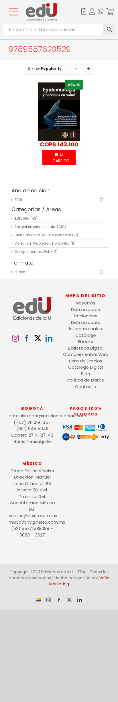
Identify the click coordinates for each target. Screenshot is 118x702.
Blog (85, 374)
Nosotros (85, 303)
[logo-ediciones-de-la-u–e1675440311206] (42, 5)
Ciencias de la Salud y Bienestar (42, 235)
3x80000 (22, 218)
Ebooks (85, 341)
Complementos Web (32, 251)
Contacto (85, 387)
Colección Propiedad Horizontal (42, 243)
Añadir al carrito (59, 157)
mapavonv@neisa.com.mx (32, 522)
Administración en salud (36, 226)
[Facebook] (26, 338)
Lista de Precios (85, 361)
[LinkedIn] (49, 338)
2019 (18, 199)
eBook (19, 271)
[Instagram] (15, 338)
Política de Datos (85, 380)
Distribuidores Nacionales (85, 312)
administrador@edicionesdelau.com (32, 416)
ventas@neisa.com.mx (32, 516)
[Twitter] (37, 338)
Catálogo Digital (85, 367)
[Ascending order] (88, 68)
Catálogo (85, 335)
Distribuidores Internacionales (85, 325)
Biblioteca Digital (85, 348)
